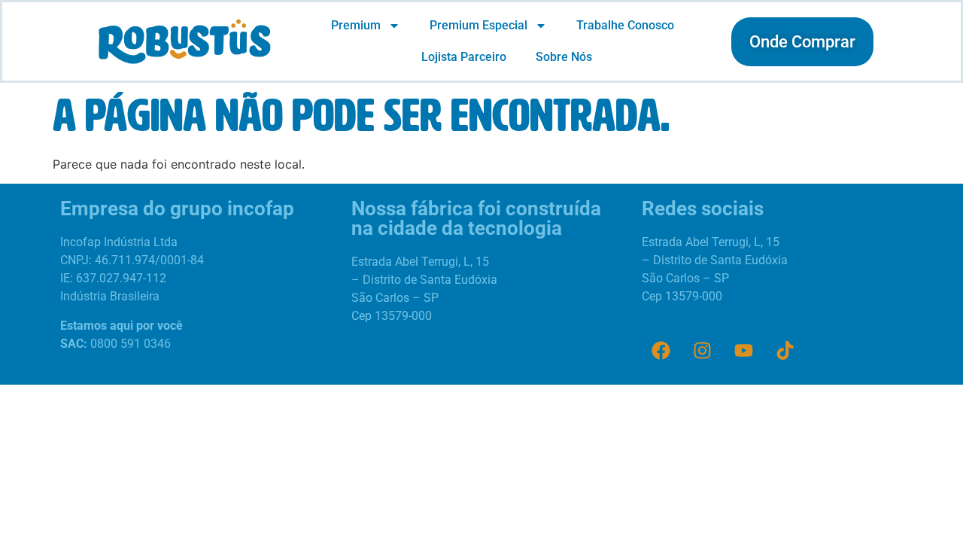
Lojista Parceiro (463, 57)
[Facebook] (660, 351)
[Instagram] (702, 351)
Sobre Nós (564, 57)
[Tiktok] (785, 351)
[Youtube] (743, 351)
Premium (356, 25)
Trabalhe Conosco (625, 25)
